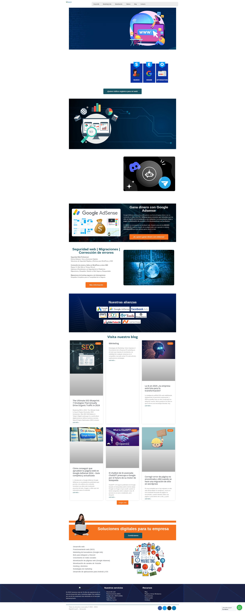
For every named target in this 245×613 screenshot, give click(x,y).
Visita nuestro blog (122, 337)
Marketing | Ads (107, 4)
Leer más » (76, 422)
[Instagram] (169, 608)
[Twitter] (165, 608)
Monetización (118, 4)
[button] (122, 502)
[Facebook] (160, 608)
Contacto (142, 4)
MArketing (114, 343)
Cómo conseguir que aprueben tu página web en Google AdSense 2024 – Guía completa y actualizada (86, 472)
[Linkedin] (174, 608)
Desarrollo (96, 4)
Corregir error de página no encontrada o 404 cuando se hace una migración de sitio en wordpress (158, 480)
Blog (135, 4)
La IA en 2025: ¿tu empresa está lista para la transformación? (157, 388)
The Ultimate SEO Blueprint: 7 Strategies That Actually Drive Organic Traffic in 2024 (86, 403)
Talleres (128, 4)
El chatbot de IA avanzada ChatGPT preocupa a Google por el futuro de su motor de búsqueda (122, 477)
